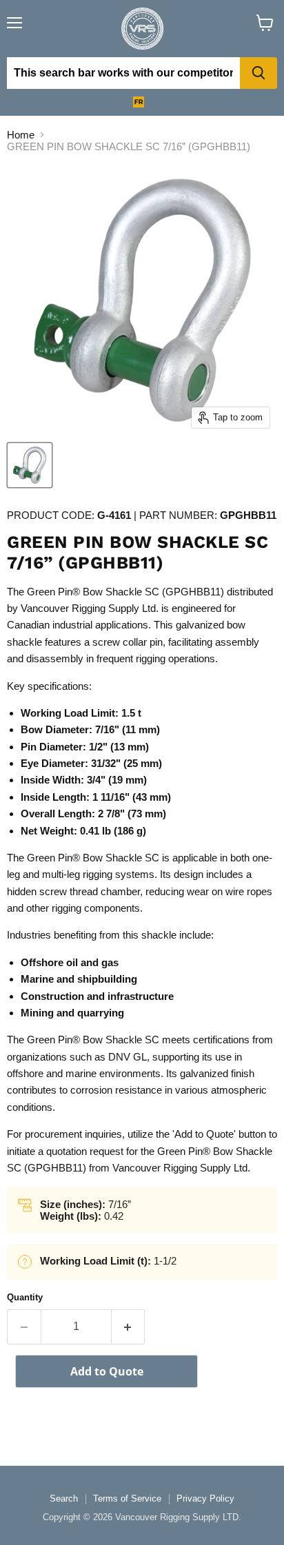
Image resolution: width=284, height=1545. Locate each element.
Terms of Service (127, 1498)
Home (20, 135)
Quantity (25, 1297)
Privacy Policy (205, 1498)
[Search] (258, 73)
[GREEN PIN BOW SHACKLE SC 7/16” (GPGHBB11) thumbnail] (30, 465)
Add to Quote (106, 1371)
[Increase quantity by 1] (128, 1326)
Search (64, 1498)
